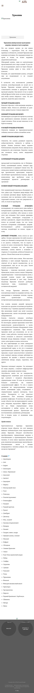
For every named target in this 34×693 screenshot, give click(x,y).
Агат (4, 462)
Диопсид (6, 517)
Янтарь (5, 603)
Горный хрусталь (8, 507)
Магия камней (9, 686)
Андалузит (6, 481)
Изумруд (6, 526)
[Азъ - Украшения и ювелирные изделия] (23, 5)
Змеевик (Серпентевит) (10, 523)
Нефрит (5, 542)
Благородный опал (9, 488)
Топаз (5, 574)
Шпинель (6, 600)
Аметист (6, 478)
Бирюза (5, 485)
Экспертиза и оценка (22, 686)
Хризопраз (6, 587)
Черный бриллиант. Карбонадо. (13, 596)
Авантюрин (7, 459)
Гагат (5, 491)
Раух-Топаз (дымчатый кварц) (12, 555)
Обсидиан (6, 545)
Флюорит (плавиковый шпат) (12, 584)
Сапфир (5, 561)
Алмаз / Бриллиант (9, 472)
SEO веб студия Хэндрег (20, 682)
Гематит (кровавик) (9, 497)
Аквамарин (7, 469)
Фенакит (6, 580)
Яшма (5, 606)
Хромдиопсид (8, 590)
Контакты (17, 688)
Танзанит (6, 571)
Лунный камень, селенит (11, 536)
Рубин (5, 558)
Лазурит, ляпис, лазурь (10, 533)
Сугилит (6, 568)
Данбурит (6, 513)
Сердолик (6, 564)
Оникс (5, 552)
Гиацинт (6, 504)
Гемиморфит (7, 501)
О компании (9, 685)
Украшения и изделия (21, 685)
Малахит (6, 539)
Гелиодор (6, 494)
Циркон (6, 593)
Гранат (5, 510)
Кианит (5, 529)
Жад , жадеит (7, 520)
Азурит (5, 466)
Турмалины (7, 577)
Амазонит (6, 475)
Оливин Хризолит (9, 548)
